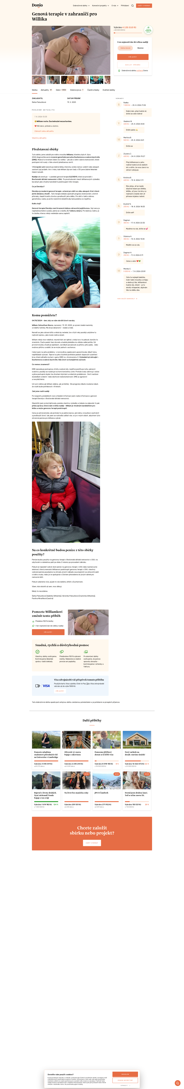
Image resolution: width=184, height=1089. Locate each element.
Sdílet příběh (133, 65)
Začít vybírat (144, 5)
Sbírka (34, 90)
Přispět (133, 57)
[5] (97, 80)
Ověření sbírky (109, 90)
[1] (39, 80)
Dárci (61, 90)
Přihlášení (125, 6)
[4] (82, 80)
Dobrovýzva (76, 90)
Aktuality (46, 90)
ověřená (139, 71)
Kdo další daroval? (126, 298)
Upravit (124, 1085)
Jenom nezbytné (125, 1080)
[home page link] (37, 5)
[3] (68, 80)
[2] (53, 80)
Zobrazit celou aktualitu (44, 131)
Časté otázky (93, 90)
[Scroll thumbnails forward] (107, 80)
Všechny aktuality (39, 138)
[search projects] (132, 6)
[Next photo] (107, 50)
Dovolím (125, 1074)
